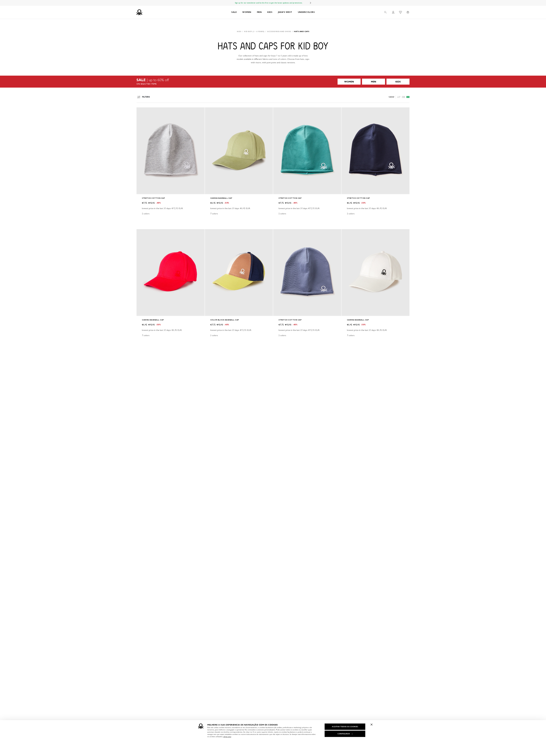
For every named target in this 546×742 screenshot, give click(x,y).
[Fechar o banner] (372, 724)
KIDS (269, 12)
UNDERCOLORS (306, 12)
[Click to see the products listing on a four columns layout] (403, 97)
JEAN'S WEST (285, 12)
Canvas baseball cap (221, 198)
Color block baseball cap (224, 320)
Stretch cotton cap (153, 198)
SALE (234, 12)
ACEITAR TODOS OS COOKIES (345, 727)
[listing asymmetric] (398, 97)
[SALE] (273, 82)
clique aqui (227, 737)
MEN (259, 12)
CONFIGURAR (344, 734)
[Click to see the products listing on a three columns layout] (408, 97)
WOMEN (246, 12)
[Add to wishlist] (141, 111)
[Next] (310, 3)
